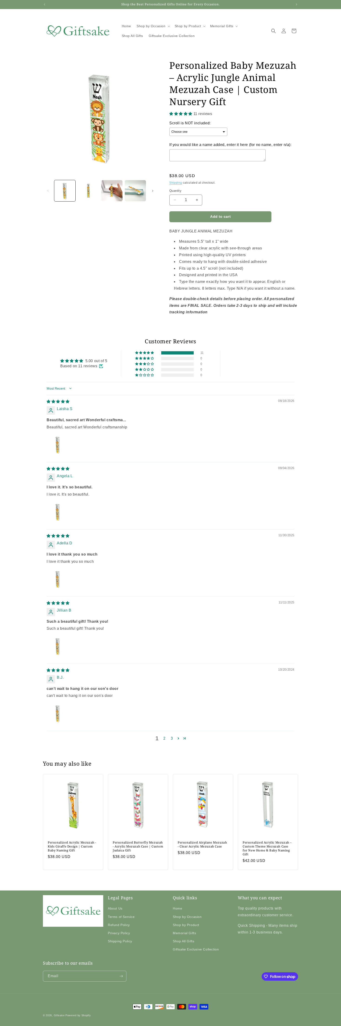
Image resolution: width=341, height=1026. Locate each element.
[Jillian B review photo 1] (58, 646)
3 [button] (172, 738)
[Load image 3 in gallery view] (111, 190)
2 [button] (164, 738)
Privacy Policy (119, 933)
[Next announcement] (296, 4)
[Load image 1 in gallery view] (64, 190)
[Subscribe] (121, 976)
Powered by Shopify (78, 1015)
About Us (115, 908)
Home (177, 908)
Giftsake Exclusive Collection (196, 949)
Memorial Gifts (184, 933)
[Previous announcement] (44, 4)
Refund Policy (119, 925)
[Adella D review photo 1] (58, 579)
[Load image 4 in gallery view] (135, 190)
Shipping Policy (120, 941)
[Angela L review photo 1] (58, 512)
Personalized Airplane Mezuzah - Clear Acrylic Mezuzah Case (202, 844)
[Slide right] (153, 191)
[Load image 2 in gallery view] (88, 190)
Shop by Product (186, 925)
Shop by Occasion (187, 917)
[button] (153, 26)
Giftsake (59, 1015)
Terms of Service (121, 917)
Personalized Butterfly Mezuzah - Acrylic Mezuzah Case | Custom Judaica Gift (138, 846)
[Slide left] (48, 191)
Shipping (175, 182)
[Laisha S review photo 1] (58, 445)
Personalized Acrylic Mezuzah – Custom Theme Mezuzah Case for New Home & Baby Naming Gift (267, 848)
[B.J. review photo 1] (58, 713)
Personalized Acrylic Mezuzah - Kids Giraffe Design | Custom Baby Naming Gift (72, 846)
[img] (58, 402)
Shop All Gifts (183, 941)
